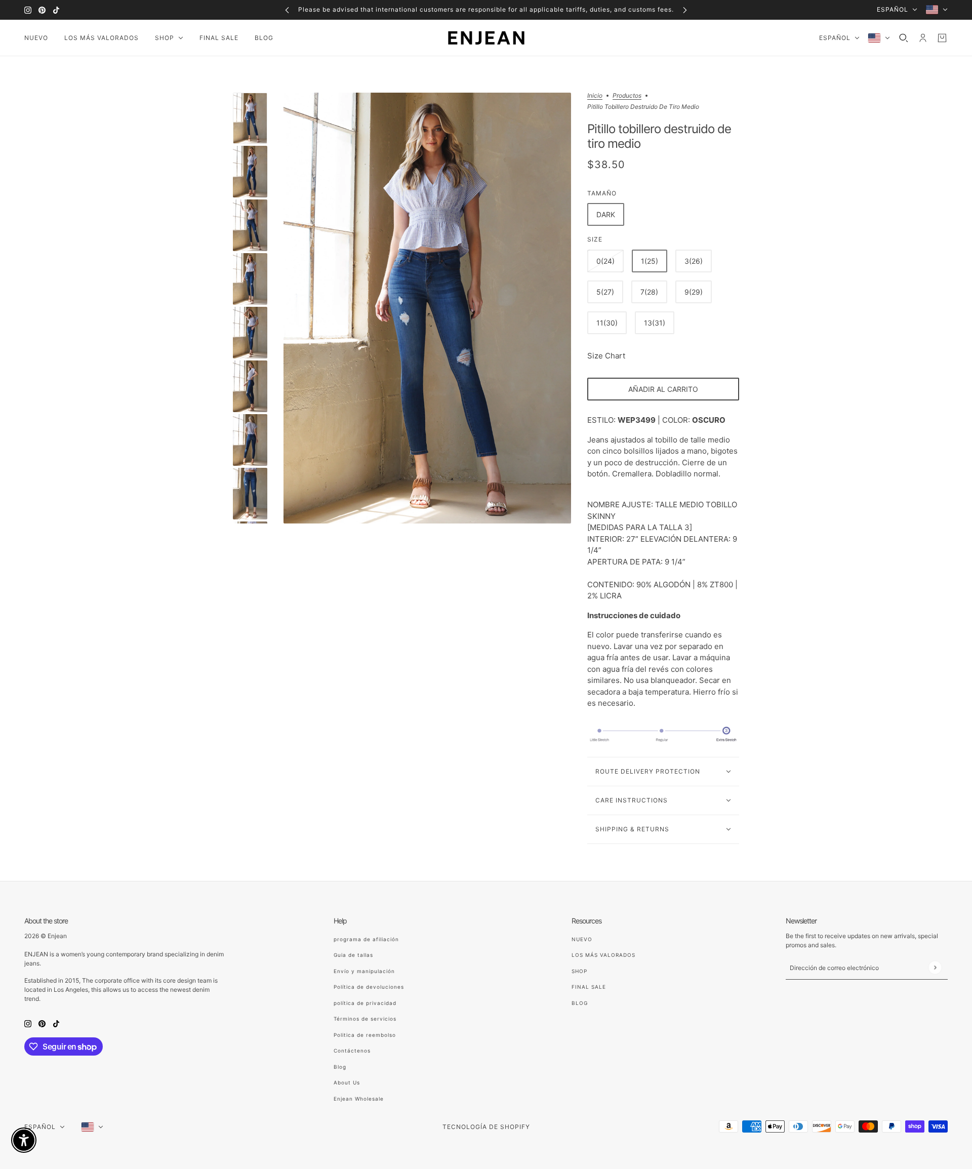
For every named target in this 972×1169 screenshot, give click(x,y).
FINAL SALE (589, 987)
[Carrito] (942, 38)
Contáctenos (352, 1050)
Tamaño (602, 193)
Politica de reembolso (365, 1035)
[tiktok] (56, 10)
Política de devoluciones (369, 987)
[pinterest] (42, 10)
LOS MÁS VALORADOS (603, 955)
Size (594, 239)
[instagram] (27, 10)
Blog (340, 1067)
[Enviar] (935, 967)
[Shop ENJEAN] (486, 38)
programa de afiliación (366, 939)
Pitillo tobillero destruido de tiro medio (659, 136)
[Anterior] (287, 10)
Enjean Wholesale (359, 1099)
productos (627, 96)
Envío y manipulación (364, 971)
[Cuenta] (922, 38)
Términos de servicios (365, 1019)
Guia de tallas (353, 955)
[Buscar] (903, 38)
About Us (347, 1082)
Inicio (594, 96)
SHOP (579, 971)
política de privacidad (365, 1003)
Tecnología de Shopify (486, 1127)
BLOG (580, 1003)
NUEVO (582, 939)
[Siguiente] (685, 10)
